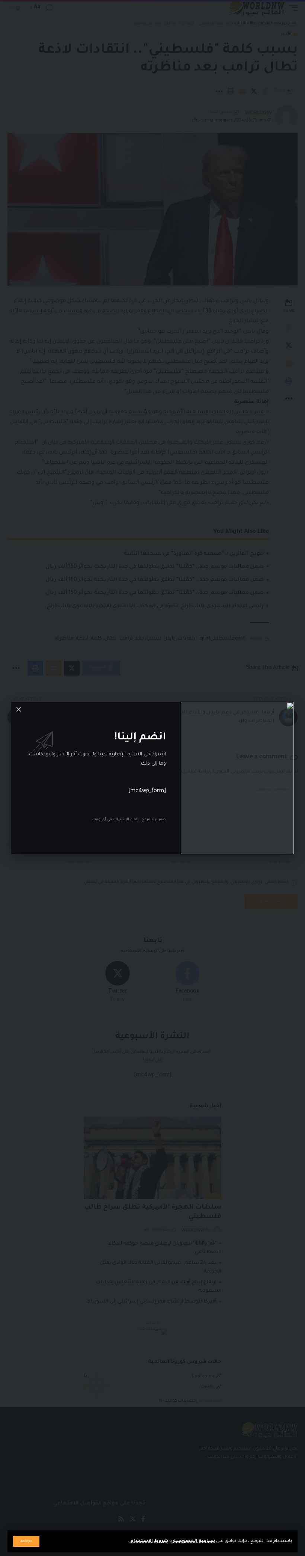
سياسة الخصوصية (193, 1541)
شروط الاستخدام (148, 1541)
